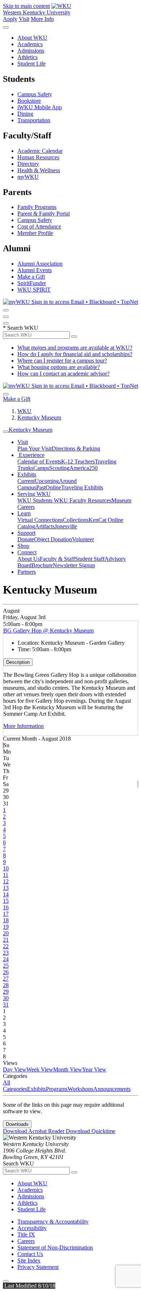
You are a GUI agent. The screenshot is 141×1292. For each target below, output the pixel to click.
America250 (83, 468)
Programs (57, 1089)
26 (6, 972)
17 (6, 914)
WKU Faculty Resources (82, 500)
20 (6, 933)
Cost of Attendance (39, 226)
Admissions (30, 51)
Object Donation (53, 539)
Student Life (31, 64)
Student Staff (89, 559)
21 (6, 940)
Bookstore (29, 101)
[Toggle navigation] (6, 432)
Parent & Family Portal (43, 213)
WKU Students (35, 500)
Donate (25, 539)
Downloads (17, 1124)
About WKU (32, 38)
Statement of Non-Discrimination (55, 1247)
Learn (24, 513)
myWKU (28, 177)
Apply (10, 19)
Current (26, 481)
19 (6, 927)
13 (6, 888)
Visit (24, 19)
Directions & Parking (76, 448)
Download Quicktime (90, 1131)
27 (6, 979)
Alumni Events (34, 270)
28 (6, 985)
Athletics (27, 57)
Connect (27, 552)
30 (6, 998)
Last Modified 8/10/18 (29, 1286)
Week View (39, 1069)
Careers (26, 1241)
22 (6, 946)
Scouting (59, 468)
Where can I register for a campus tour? (62, 361)
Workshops (80, 1089)
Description (18, 662)
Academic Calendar (40, 151)
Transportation (33, 120)
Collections (76, 520)
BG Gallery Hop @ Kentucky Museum (48, 630)
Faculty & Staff (57, 559)
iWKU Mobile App (39, 107)
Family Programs (36, 207)
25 (6, 966)
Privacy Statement (38, 1267)
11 (5, 875)
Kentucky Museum (39, 417)
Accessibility (32, 1228)
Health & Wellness (38, 170)
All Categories (15, 1085)
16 (6, 907)
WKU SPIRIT (34, 290)
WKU (24, 411)
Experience (30, 455)
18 (6, 920)
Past (41, 487)
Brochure (42, 565)
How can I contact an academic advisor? (63, 373)
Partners (26, 572)
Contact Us (30, 1254)
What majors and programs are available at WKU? (74, 348)
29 (6, 992)
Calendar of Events (39, 461)
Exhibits (26, 474)
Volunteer (83, 539)
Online (53, 487)
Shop (23, 546)
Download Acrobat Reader (34, 1131)
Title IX (26, 1234)
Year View (94, 1069)
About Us (28, 559)
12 (6, 881)
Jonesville (66, 526)
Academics (30, 44)
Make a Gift (31, 277)
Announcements (112, 1089)
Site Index (28, 1260)
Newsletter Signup (74, 565)
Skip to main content (26, 6)
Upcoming (47, 481)
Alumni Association (40, 264)
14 (6, 894)
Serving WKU (34, 494)
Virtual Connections (40, 520)
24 (6, 959)
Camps (41, 468)
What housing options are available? (58, 367)
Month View (67, 1069)
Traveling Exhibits (82, 487)
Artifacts (45, 526)
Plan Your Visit (34, 448)
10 (6, 868)
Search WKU (20, 328)
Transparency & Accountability (53, 1221)
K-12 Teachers (78, 461)
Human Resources (38, 157)
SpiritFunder (31, 283)
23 (6, 953)
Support (26, 533)
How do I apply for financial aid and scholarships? (74, 354)
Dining (25, 114)
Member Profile (35, 233)
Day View (14, 1069)
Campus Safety (34, 94)
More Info (42, 19)
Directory (28, 164)
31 (6, 1005)
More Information (23, 726)
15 (6, 901)
